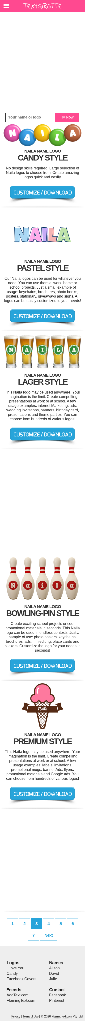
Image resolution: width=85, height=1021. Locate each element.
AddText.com (17, 995)
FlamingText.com (21, 1000)
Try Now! (67, 117)
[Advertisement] (42, 62)
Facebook (57, 995)
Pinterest (56, 1000)
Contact (56, 989)
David (54, 973)
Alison (54, 968)
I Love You (15, 968)
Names (56, 962)
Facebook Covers (21, 979)
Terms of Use (30, 1016)
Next (48, 935)
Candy (12, 973)
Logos (13, 962)
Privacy (15, 1016)
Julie (53, 979)
